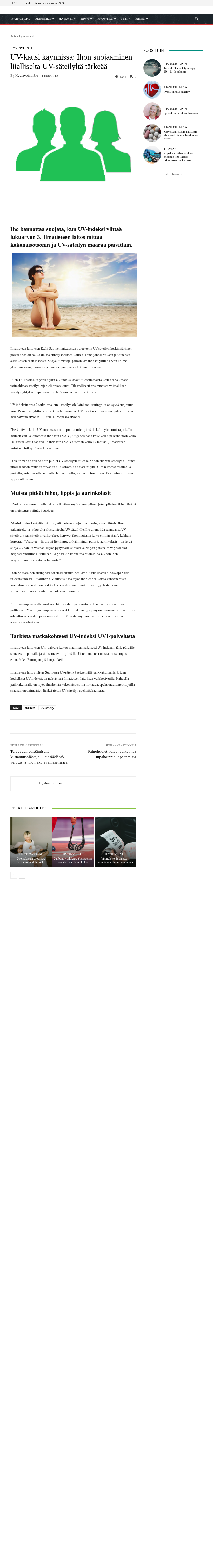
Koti (13, 36)
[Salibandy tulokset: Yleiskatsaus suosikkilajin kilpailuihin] (73, 841)
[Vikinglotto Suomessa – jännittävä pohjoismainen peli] (115, 841)
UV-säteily (47, 708)
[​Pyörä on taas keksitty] (152, 89)
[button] (196, 19)
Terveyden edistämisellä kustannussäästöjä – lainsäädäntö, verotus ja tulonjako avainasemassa (39, 756)
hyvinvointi (27, 36)
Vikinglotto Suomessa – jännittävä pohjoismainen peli (115, 860)
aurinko (30, 708)
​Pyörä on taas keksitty (177, 91)
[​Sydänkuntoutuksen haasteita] (152, 111)
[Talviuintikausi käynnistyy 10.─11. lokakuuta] (152, 68)
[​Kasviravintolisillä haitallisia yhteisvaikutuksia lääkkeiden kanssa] (152, 133)
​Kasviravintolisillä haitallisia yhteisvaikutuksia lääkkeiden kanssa (181, 135)
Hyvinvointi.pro (26, 75)
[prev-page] (13, 875)
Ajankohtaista (175, 63)
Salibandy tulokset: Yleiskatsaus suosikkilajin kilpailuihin (73, 860)
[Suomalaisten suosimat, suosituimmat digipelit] (31, 841)
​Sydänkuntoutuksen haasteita (181, 113)
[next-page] (22, 875)
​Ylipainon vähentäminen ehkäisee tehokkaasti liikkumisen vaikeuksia (178, 157)
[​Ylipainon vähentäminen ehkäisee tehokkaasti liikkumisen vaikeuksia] (152, 155)
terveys (170, 149)
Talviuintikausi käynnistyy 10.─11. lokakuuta (179, 70)
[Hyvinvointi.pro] (25, 783)
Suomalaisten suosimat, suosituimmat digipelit (31, 860)
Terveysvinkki (30, 853)
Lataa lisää (171, 174)
